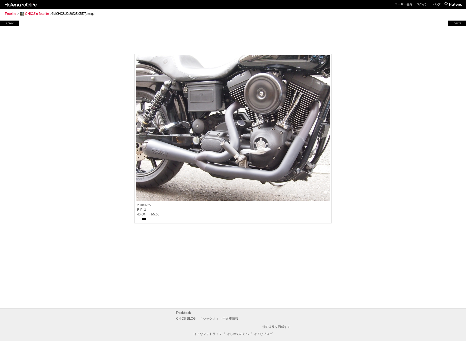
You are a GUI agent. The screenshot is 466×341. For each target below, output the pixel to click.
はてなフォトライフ (207, 334)
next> (458, 23)
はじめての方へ (238, 334)
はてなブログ (263, 334)
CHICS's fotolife (37, 14)
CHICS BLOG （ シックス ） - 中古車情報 (207, 318)
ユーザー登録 (403, 4)
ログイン (422, 4)
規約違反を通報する (276, 327)
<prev (10, 23)
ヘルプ (436, 4)
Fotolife (10, 14)
